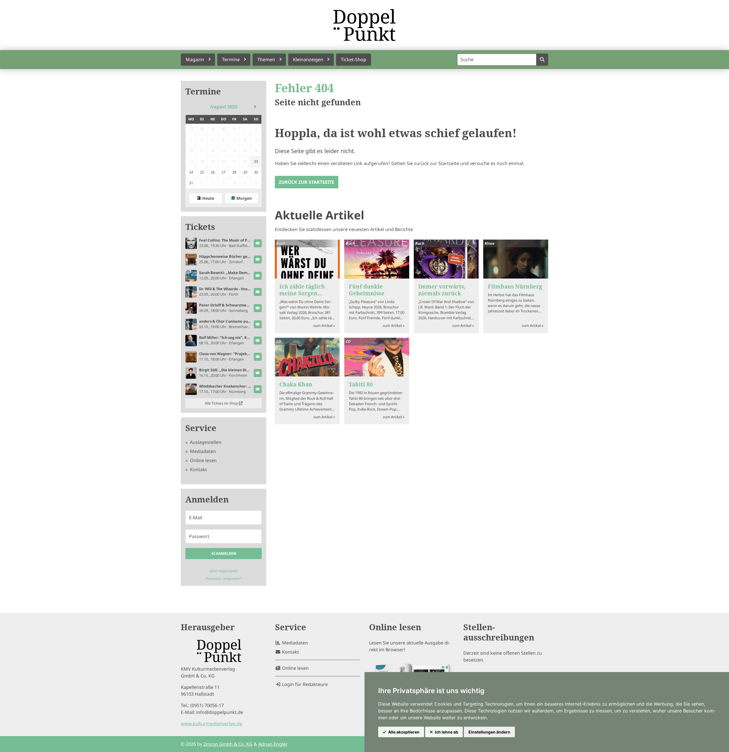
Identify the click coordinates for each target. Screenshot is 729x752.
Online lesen (203, 460)
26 (213, 172)
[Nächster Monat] (254, 106)
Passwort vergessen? (223, 578)
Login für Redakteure (304, 684)
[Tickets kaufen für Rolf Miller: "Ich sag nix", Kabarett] (258, 341)
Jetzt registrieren (224, 570)
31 (191, 183)
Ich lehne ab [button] (446, 732)
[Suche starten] (542, 59)
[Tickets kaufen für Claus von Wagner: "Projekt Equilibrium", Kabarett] (258, 357)
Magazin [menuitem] (195, 59)
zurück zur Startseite (306, 182)
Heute (208, 198)
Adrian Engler (273, 744)
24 (191, 172)
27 (224, 172)
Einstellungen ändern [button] (489, 732)
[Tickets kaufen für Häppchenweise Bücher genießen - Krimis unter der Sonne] (258, 259)
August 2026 (223, 107)
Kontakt (198, 469)
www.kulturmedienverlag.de (211, 723)
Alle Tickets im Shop (222, 403)
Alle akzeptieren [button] (403, 732)
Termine (203, 91)
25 (202, 172)
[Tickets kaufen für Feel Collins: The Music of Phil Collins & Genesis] (258, 243)
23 (256, 161)
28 (234, 172)
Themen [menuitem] (266, 59)
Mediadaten (202, 451)
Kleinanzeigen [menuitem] (308, 59)
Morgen (244, 198)
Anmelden (225, 553)
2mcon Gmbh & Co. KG (228, 744)
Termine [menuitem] (231, 59)
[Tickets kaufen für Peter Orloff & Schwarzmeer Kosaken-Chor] (258, 308)
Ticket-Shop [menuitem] (353, 59)
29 (245, 172)
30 (256, 172)
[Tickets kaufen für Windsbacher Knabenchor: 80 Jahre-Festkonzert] (258, 389)
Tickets (200, 226)
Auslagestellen (205, 442)
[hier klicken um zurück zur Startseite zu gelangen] (364, 25)
